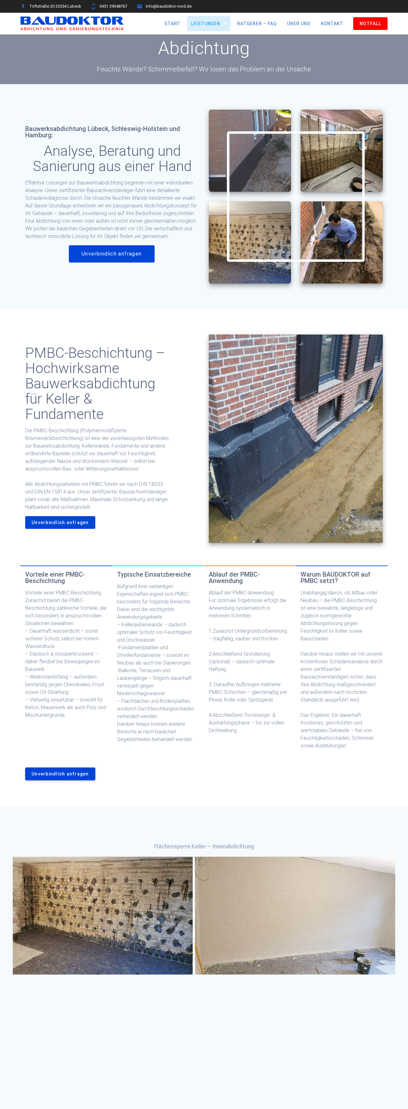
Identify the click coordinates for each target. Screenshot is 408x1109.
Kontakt (332, 23)
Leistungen (205, 23)
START (172, 23)
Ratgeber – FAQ (256, 23)
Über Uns (298, 23)
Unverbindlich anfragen (112, 254)
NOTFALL (370, 23)
